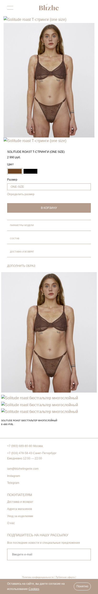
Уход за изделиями (20, 516)
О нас (11, 523)
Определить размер (20, 194)
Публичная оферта (65, 577)
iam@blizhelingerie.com (23, 468)
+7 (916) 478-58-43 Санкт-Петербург (31, 453)
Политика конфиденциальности (38, 577)
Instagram (13, 476)
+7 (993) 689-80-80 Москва (25, 446)
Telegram (13, 483)
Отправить (84, 554)
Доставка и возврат (20, 501)
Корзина (88, 8)
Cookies (34, 589)
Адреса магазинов (19, 509)
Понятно (82, 586)
